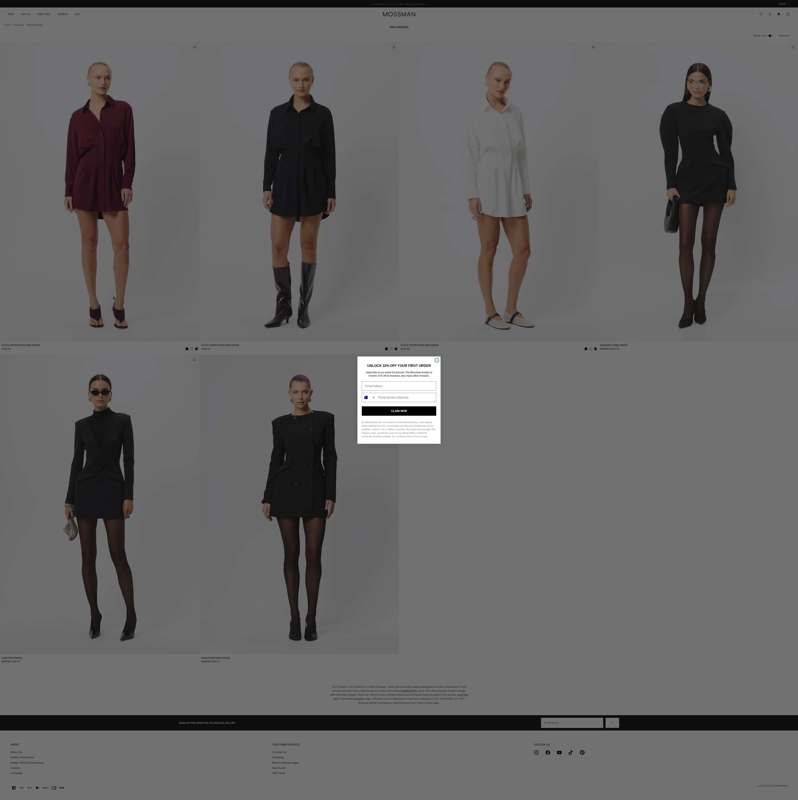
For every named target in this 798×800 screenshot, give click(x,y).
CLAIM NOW (399, 411)
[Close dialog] (437, 360)
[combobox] (369, 397)
